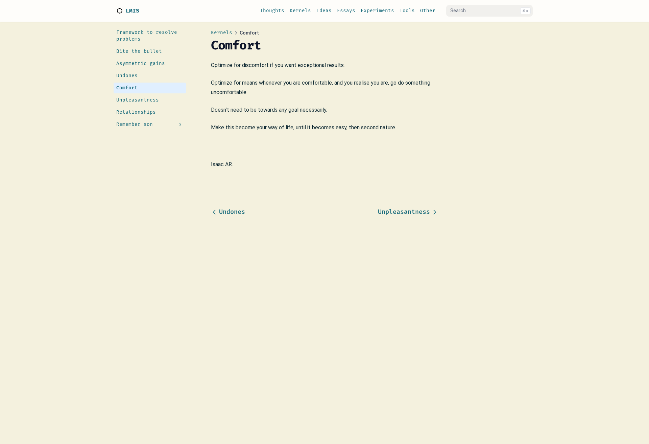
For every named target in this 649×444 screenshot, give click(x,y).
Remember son (134, 124)
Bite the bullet (139, 51)
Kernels (221, 33)
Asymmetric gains (140, 63)
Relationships (136, 112)
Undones (127, 76)
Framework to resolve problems (146, 35)
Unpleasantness (137, 100)
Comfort (127, 88)
